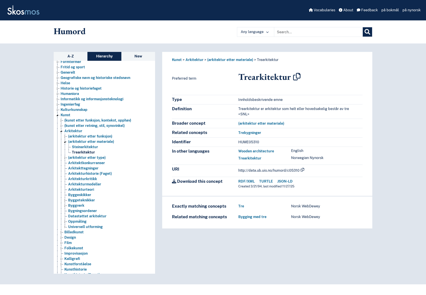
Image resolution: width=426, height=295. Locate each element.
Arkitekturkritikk (82, 179)
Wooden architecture (256, 151)
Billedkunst (74, 232)
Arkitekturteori (81, 189)
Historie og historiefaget (81, 88)
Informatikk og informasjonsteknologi (92, 99)
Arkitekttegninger (83, 168)
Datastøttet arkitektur (87, 216)
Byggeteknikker (81, 200)
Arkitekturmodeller (84, 184)
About (347, 10)
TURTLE (266, 181)
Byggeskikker (79, 195)
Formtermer (71, 62)
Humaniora (70, 94)
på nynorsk (411, 10)
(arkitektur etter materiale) (91, 142)
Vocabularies (324, 10)
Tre (241, 206)
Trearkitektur (83, 152)
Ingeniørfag (70, 104)
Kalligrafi (72, 259)
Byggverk (76, 205)
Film (68, 243)
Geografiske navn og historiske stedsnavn (95, 78)
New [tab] (138, 56)
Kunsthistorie (75, 269)
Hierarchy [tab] (104, 56)
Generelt (68, 72)
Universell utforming (85, 227)
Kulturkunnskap (74, 110)
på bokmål (390, 10)
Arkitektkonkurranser (86, 163)
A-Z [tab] (70, 56)
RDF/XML (246, 181)
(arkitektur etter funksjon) (90, 136)
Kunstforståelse (77, 264)
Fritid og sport (73, 67)
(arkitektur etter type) (87, 157)
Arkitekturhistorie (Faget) (90, 173)
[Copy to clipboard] (297, 77)
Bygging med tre (252, 217)
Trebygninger (249, 133)
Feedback (369, 10)
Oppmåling (77, 221)
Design (70, 237)
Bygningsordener (82, 211)
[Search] (367, 32)
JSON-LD (285, 181)
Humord (70, 31)
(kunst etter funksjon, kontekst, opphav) (97, 120)
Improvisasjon (76, 253)
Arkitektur (73, 131)
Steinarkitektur (85, 147)
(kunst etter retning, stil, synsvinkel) (94, 126)
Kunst (65, 115)
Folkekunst (73, 248)
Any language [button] (252, 32)
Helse (65, 83)
